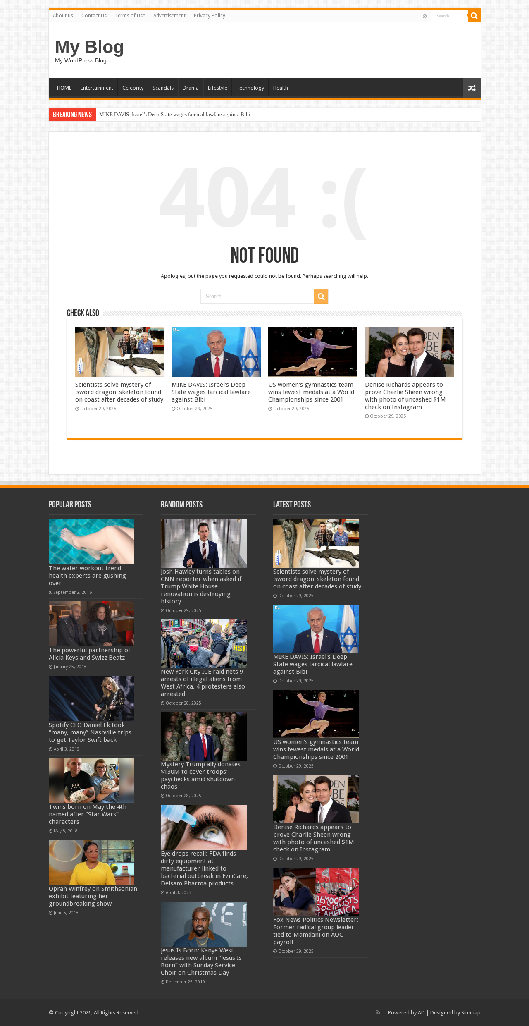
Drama (191, 88)
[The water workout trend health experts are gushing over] (92, 541)
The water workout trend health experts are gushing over (87, 575)
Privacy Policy (209, 16)
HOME (64, 88)
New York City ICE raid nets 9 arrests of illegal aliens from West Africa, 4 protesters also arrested (203, 683)
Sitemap (471, 1012)
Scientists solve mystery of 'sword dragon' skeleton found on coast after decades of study (119, 392)
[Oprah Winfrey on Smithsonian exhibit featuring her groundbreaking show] (92, 862)
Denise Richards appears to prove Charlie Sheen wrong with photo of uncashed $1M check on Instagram (405, 396)
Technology (250, 88)
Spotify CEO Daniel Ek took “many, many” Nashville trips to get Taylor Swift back (90, 732)
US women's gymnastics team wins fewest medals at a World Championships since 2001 (311, 392)
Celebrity (132, 88)
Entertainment (97, 88)
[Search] (474, 16)
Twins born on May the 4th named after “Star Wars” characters (87, 814)
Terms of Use (130, 16)
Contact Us (94, 16)
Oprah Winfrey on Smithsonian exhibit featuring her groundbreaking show (93, 896)
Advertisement (169, 16)
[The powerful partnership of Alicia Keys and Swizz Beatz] (92, 623)
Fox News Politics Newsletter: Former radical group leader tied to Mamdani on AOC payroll (315, 931)
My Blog (89, 47)
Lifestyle (217, 88)
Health (280, 88)
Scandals (163, 88)
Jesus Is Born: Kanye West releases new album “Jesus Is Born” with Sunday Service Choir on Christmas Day (201, 961)
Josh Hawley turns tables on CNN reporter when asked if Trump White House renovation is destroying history (201, 586)
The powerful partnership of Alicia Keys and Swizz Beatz (89, 653)
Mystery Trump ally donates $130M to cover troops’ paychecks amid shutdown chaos (201, 775)
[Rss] (425, 16)
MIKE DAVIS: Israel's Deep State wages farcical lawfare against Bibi (174, 114)
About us (63, 16)
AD (421, 1012)
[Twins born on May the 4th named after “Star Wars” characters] (92, 780)
